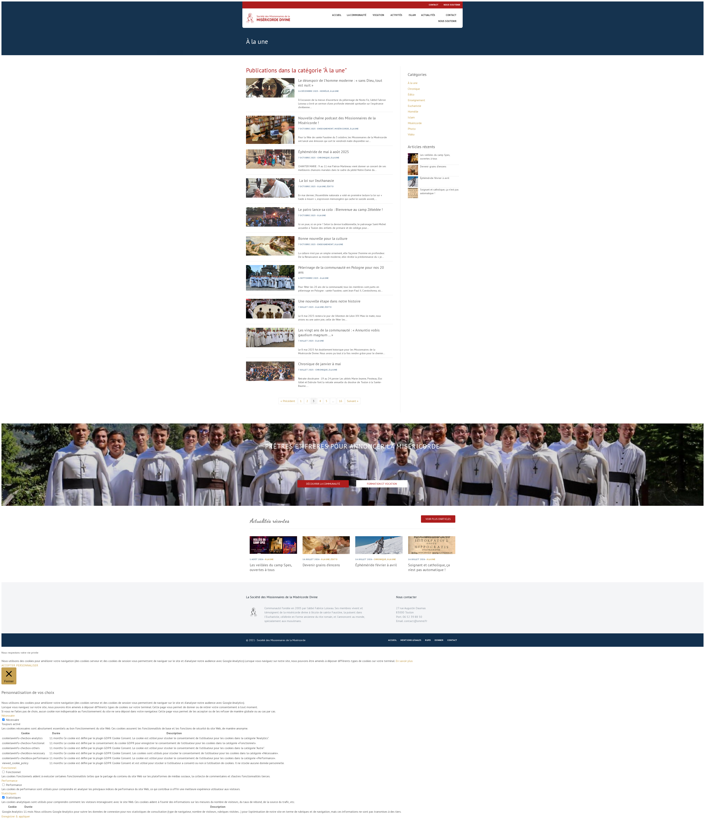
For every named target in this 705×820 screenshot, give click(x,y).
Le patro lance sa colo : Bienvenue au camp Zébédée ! (340, 209)
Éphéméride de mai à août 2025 (323, 151)
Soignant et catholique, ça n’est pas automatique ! (429, 567)
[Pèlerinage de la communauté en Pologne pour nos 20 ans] (270, 289)
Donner (439, 640)
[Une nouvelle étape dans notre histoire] (270, 317)
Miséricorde (342, 128)
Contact (433, 5)
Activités (396, 15)
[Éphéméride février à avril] (413, 185)
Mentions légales (410, 640)
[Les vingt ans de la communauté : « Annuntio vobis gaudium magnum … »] (270, 346)
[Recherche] (441, 15)
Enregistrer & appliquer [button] (15, 816)
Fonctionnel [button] (8, 768)
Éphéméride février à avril (434, 178)
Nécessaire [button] (8, 715)
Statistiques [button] (8, 793)
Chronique (323, 157)
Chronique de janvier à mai (319, 364)
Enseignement (325, 128)
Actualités (428, 15)
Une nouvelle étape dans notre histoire (329, 301)
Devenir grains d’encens (433, 166)
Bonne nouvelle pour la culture (322, 238)
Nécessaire (12, 720)
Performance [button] (9, 780)
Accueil (336, 15)
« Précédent (288, 401)
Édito (330, 186)
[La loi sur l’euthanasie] (270, 196)
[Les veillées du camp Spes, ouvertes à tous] (413, 162)
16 (340, 401)
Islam (412, 15)
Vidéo (411, 134)
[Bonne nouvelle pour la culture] (270, 254)
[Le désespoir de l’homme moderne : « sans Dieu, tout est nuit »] (270, 96)
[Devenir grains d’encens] (413, 174)
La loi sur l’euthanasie (316, 180)
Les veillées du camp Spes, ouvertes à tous (435, 156)
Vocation (378, 15)
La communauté (356, 15)
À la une (334, 91)
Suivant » (352, 401)
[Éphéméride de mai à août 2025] (270, 167)
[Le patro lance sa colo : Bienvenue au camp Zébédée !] (270, 225)
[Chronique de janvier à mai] (270, 380)
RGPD (428, 640)
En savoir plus (404, 661)
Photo (412, 129)
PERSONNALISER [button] (27, 665)
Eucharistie (414, 106)
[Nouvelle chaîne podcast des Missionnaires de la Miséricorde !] (270, 143)
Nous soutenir (452, 5)
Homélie (324, 91)
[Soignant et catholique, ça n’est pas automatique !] (413, 197)
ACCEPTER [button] (8, 665)
